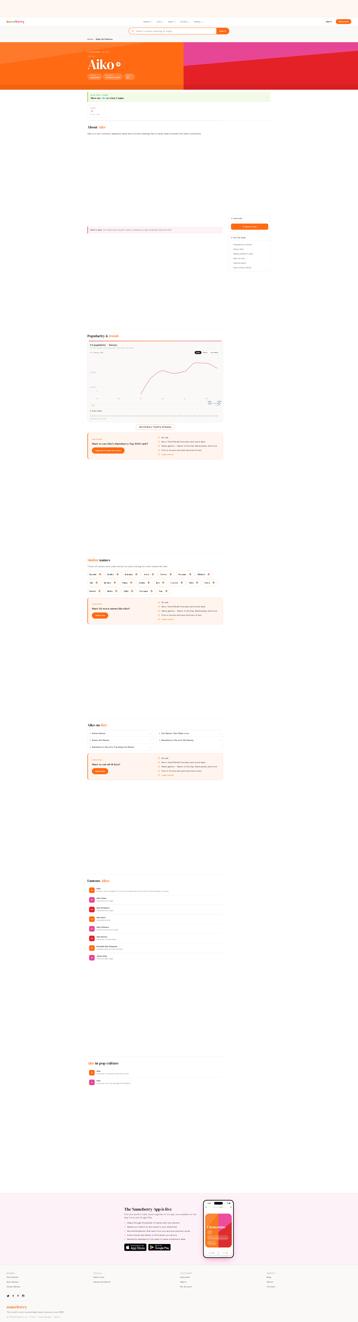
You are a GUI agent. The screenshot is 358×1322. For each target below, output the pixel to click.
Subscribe (344, 21)
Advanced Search (102, 1282)
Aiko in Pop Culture (242, 267)
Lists (159, 22)
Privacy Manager (44, 1317)
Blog (269, 1277)
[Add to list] (118, 64)
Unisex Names (13, 1286)
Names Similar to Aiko (243, 254)
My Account (186, 1286)
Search (222, 31)
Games (197, 22)
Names (146, 22)
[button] (249, 227)
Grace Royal (95, 52)
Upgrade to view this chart (108, 450)
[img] (155, 378)
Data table (97, 411)
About (270, 1282)
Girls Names (12, 1277)
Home (90, 39)
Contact (271, 1286)
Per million (214, 352)
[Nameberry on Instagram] (23, 1295)
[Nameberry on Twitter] (8, 1295)
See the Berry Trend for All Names (155, 427)
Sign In (329, 21)
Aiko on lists (239, 258)
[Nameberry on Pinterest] (18, 1295)
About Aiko (238, 249)
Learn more (168, 454)
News (170, 22)
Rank (198, 352)
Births (205, 352)
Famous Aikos (239, 263)
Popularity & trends (242, 244)
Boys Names (13, 1282)
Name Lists (98, 1277)
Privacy (33, 1317)
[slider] (210, 403)
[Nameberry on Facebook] (13, 1295)
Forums (183, 22)
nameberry (17, 1307)
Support (57, 1317)
